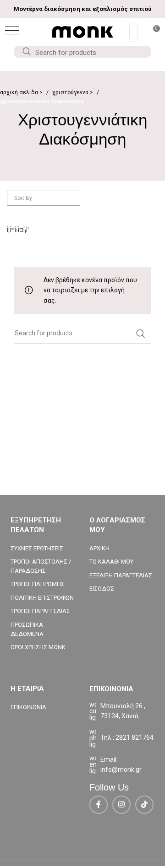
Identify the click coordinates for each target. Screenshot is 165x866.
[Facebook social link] (98, 805)
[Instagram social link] (121, 805)
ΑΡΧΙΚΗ (99, 548)
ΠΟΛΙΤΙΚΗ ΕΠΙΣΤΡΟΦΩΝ (42, 597)
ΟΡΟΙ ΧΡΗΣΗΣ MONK (38, 647)
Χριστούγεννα (71, 92)
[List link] (121, 738)
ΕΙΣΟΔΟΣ (101, 588)
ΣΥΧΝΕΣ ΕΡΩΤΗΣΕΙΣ (37, 548)
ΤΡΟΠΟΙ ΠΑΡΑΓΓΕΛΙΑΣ (40, 611)
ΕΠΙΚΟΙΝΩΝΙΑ (28, 707)
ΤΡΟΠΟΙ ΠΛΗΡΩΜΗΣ (38, 584)
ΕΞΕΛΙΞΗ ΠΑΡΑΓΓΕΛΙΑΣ (120, 575)
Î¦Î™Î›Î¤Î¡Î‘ (18, 230)
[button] (12, 30)
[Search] (26, 52)
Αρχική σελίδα (19, 92)
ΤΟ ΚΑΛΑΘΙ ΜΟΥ (111, 561)
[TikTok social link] (144, 805)
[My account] (134, 32)
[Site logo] (82, 31)
